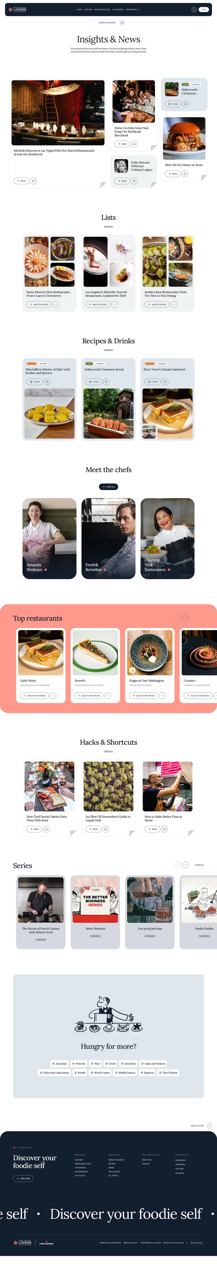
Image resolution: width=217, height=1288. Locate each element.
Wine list (80, 1063)
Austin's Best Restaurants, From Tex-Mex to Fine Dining (166, 294)
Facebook (180, 1164)
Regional (149, 1072)
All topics (113, 1175)
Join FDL (146, 1164)
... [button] (55, 304)
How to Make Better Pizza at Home (163, 818)
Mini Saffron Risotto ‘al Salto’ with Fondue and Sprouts (47, 371)
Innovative (130, 1063)
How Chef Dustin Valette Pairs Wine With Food (47, 818)
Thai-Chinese (169, 1072)
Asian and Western (155, 1063)
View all (108, 226)
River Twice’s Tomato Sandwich (164, 369)
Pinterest (179, 1173)
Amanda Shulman (34, 567)
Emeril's (80, 681)
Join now (25, 1178)
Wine (97, 1063)
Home (79, 9)
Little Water (28, 681)
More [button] (53, 695)
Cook (175, 104)
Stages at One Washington (146, 681)
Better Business (95, 928)
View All (110, 487)
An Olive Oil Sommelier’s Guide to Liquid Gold (108, 818)
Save (33, 181)
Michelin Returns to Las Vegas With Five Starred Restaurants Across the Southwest (54, 152)
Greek (112, 1063)
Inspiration (131, 9)
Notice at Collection (173, 1243)
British (81, 1072)
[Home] (17, 8)
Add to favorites (36, 695)
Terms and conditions (110, 1243)
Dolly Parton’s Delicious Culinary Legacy (141, 166)
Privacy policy (130, 1243)
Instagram (180, 1160)
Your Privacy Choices (150, 1243)
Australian (61, 1063)
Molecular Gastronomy (56, 1072)
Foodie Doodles (204, 928)
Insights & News (107, 22)
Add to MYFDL (41, 304)
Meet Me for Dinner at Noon (184, 165)
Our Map (88, 9)
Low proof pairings (150, 928)
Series (111, 1168)
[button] (194, 9)
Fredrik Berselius (93, 567)
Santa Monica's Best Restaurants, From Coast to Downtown (48, 294)
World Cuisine (102, 1072)
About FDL (147, 1160)
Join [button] (204, 9)
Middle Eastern (127, 1072)
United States (198, 1243)
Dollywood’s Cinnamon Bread (190, 91)
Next (185, 617)
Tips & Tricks (114, 1172)
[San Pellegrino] (46, 1243)
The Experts (118, 9)
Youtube (179, 1169)
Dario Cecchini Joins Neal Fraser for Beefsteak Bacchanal (131, 131)
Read (23, 181)
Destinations (81, 1172)
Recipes (111, 1164)
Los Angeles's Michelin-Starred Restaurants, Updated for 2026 (106, 294)
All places (80, 1175)
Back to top (197, 1125)
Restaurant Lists (102, 9)
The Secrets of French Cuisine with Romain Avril (40, 930)
